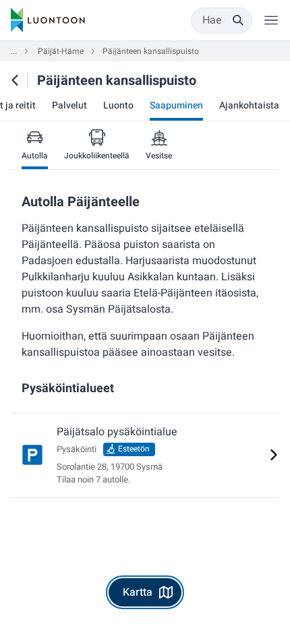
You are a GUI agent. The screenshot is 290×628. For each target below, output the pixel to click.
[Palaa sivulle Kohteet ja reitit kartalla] (14, 80)
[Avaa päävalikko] (271, 20)
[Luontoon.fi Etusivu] (48, 20)
